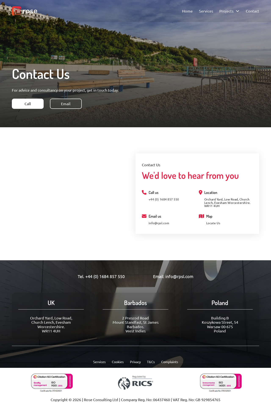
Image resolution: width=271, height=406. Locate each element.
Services (206, 11)
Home (187, 11)
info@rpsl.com (159, 223)
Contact (252, 11)
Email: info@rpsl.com (173, 276)
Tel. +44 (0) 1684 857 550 (101, 276)
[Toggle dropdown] (237, 11)
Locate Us (213, 223)
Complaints (169, 362)
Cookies (118, 362)
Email (66, 103)
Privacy (135, 362)
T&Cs (151, 362)
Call (28, 103)
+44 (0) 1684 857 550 (164, 199)
